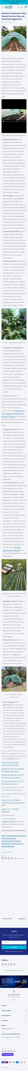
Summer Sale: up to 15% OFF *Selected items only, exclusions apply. (14, 2)
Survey (8, 1037)
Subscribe (14, 947)
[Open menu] (2, 7)
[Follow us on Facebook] (3, 964)
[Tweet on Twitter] (8, 858)
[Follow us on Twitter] (6, 964)
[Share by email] (11, 858)
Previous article (7, 918)
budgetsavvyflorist (8, 821)
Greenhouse (4, 22)
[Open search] (19, 7)
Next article (22, 918)
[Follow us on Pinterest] (11, 964)
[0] (25, 7)
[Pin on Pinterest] (6, 858)
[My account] (22, 7)
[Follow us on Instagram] (8, 964)
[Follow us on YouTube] (14, 964)
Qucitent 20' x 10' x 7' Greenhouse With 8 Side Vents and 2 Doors (13, 413)
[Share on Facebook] (3, 858)
